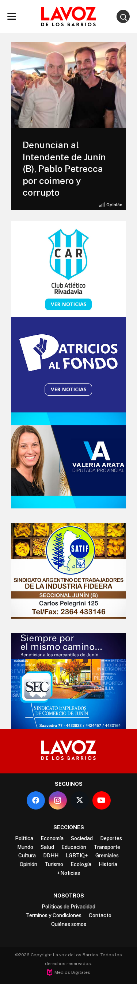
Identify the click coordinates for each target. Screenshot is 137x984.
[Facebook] (36, 800)
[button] (11, 16)
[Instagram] (58, 800)
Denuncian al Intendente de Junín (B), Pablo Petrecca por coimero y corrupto (64, 168)
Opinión (114, 204)
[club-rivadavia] (68, 269)
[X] (80, 800)
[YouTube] (101, 800)
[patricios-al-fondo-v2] (68, 365)
